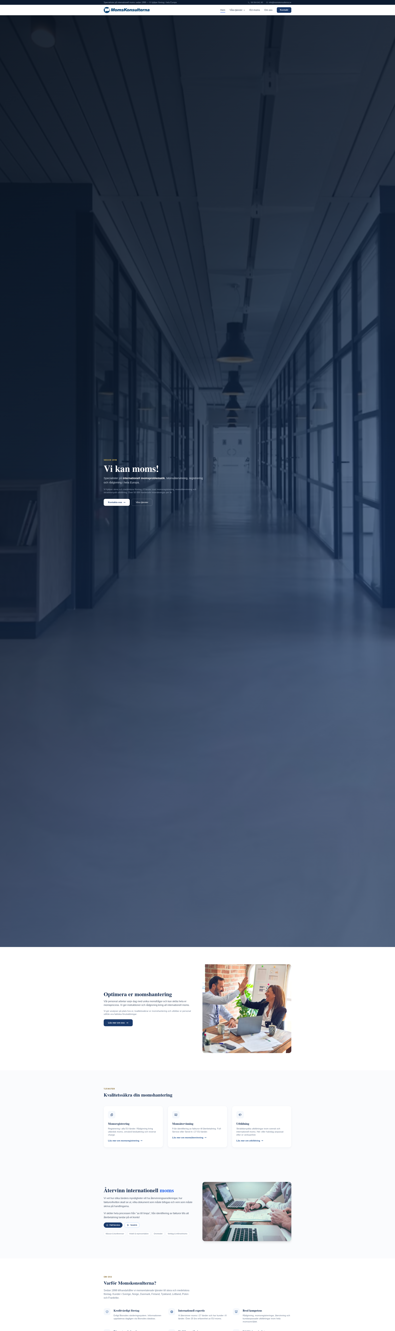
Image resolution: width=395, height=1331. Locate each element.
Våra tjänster (236, 10)
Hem (222, 10)
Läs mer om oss (116, 1022)
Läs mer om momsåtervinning (187, 1137)
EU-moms (254, 10)
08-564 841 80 (257, 2)
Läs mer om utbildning (248, 1140)
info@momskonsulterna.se (280, 2)
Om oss (268, 10)
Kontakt (284, 10)
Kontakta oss (115, 502)
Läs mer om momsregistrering (123, 1140)
